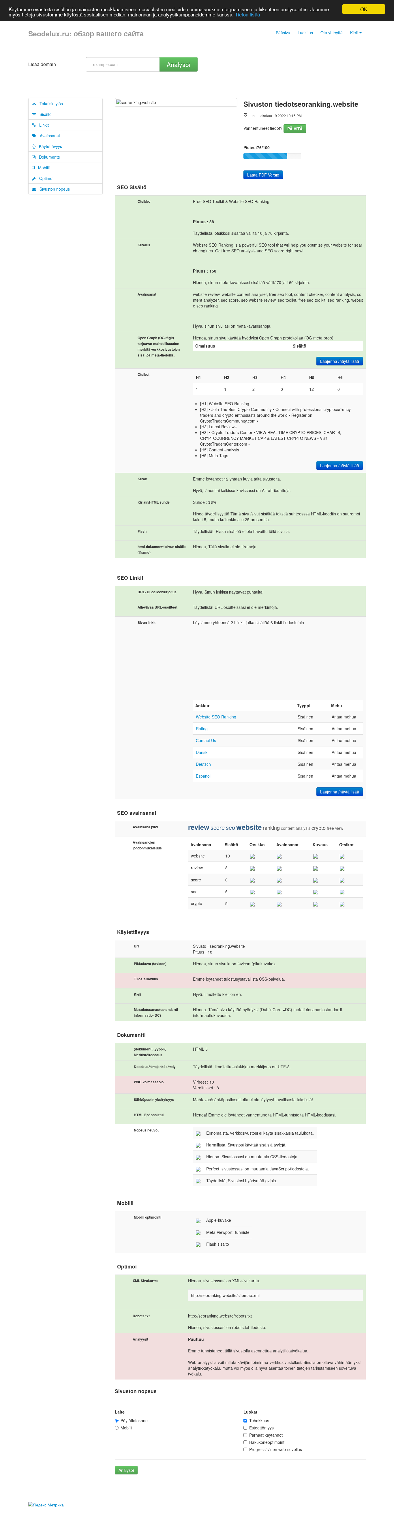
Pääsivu (283, 32)
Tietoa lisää (247, 14)
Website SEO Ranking (216, 717)
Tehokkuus (259, 1420)
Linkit (42, 125)
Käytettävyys (48, 146)
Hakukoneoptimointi (267, 1442)
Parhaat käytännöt (266, 1435)
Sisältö (44, 114)
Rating (202, 728)
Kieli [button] (354, 32)
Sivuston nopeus (53, 189)
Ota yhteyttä (331, 32)
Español (203, 776)
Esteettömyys (261, 1428)
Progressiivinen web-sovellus (275, 1449)
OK (363, 9)
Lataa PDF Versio (263, 175)
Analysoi (178, 64)
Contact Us (206, 740)
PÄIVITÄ (295, 129)
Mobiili (42, 167)
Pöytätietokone (134, 1420)
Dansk (201, 752)
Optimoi (44, 178)
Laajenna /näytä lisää (339, 361)
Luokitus (305, 32)
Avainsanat (48, 135)
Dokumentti (47, 157)
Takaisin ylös (49, 103)
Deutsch (203, 764)
